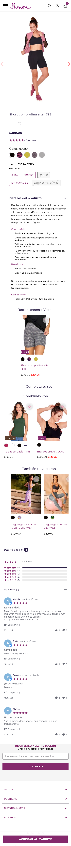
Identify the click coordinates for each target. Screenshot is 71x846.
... (41, 358)
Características (19, 229)
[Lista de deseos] (19, 123)
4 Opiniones (30, 140)
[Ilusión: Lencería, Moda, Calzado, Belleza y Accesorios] (20, 6)
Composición (18, 294)
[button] (49, 5)
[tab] (11, 590)
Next (69, 62)
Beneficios (17, 264)
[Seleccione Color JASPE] (42, 155)
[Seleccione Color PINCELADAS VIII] (20, 155)
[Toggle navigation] (4, 6)
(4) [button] (18, 567)
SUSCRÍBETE (35, 766)
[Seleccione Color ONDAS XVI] (35, 155)
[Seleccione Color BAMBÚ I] (27, 155)
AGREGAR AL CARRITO (35, 839)
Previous (1, 62)
